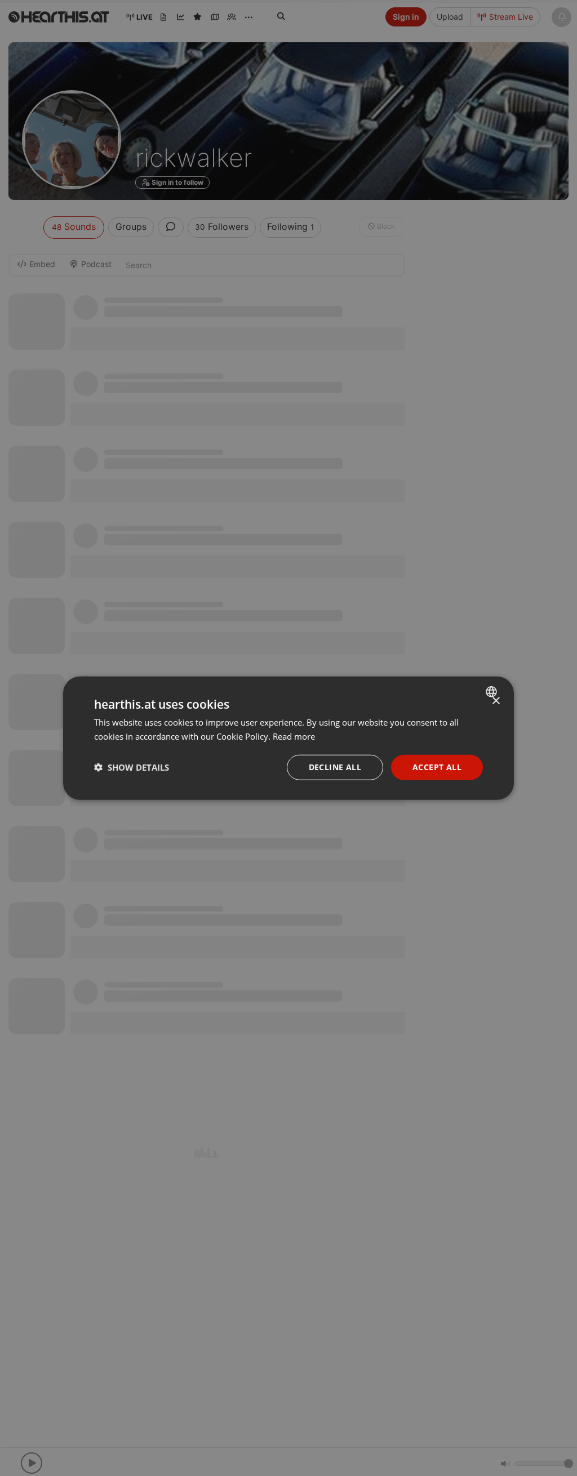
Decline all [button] (335, 767)
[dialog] (288, 738)
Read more (294, 736)
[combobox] (493, 691)
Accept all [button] (436, 767)
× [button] (495, 701)
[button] (131, 767)
